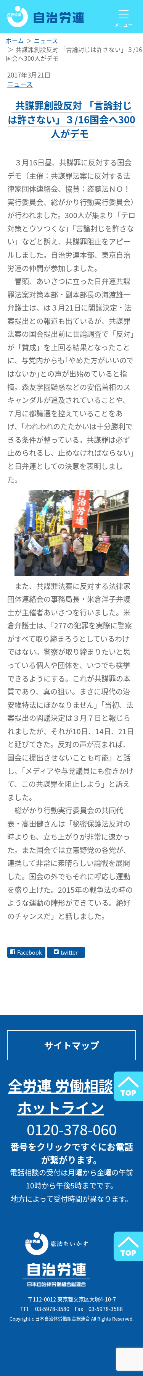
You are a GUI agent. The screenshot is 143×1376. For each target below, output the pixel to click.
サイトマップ (71, 1045)
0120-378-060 (72, 1129)
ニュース (20, 84)
